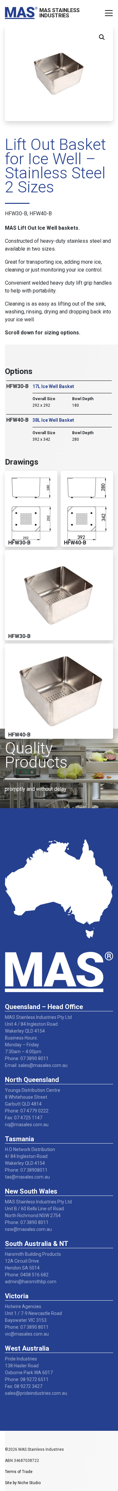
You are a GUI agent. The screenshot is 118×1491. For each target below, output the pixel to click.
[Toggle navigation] (109, 13)
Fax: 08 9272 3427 (23, 1386)
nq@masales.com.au (27, 1124)
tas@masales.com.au (27, 1177)
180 (75, 405)
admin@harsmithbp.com (30, 1281)
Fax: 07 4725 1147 (23, 1117)
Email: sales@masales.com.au (36, 1065)
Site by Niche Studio (23, 1483)
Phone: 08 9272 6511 (27, 1379)
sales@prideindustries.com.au (36, 1393)
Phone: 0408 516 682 (27, 1274)
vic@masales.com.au (27, 1334)
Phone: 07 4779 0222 (27, 1110)
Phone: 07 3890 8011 (27, 1058)
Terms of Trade (18, 1471)
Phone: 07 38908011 (26, 1170)
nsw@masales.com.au (28, 1229)
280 (75, 439)
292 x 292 (41, 405)
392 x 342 (41, 439)
